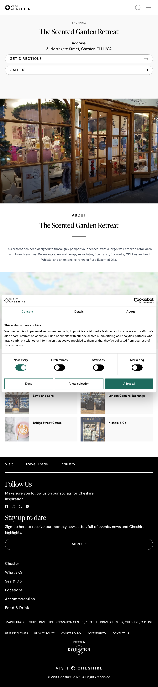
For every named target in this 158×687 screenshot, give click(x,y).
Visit (9, 464)
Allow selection (79, 383)
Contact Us (121, 633)
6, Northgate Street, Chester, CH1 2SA (79, 49)
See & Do (13, 581)
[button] (148, 7)
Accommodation (20, 599)
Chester (12, 564)
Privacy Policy (44, 633)
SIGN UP (79, 544)
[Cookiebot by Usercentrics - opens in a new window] (137, 300)
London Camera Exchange (126, 395)
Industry (68, 464)
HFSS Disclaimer (16, 633)
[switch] (59, 367)
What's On (14, 573)
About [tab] (130, 311)
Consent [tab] (27, 311)
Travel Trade (36, 464)
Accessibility (96, 633)
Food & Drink (17, 608)
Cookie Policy (71, 633)
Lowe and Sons (43, 395)
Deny (28, 383)
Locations (14, 590)
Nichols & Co (117, 423)
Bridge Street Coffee (47, 423)
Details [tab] (79, 311)
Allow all (129, 383)
